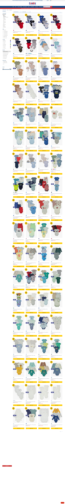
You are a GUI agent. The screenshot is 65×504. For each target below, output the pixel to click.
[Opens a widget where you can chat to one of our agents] (62, 503)
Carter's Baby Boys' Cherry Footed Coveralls (18, 170)
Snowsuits (4, 22)
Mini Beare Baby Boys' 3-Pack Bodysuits (43, 332)
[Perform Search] (51, 6)
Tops (3, 23)
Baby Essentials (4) (5, 54)
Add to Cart (18, 81)
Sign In (48, 0)
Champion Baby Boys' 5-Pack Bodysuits (18, 193)
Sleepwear (4, 21)
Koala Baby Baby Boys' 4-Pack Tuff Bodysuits (43, 239)
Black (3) (4, 40)
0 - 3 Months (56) (5, 31)
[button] (14, 7)
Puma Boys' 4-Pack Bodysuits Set (17, 31)
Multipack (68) (5, 61)
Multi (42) (4, 45)
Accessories (4, 27)
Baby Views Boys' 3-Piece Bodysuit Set (30, 216)
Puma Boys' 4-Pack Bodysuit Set (30, 31)
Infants (4, 15)
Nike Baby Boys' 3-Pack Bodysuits (17, 401)
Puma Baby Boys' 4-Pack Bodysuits (30, 193)
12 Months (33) (5, 36)
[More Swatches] (31, 53)
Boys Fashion (4, 14)
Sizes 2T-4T (4, 24)
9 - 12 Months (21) (5, 35)
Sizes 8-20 (4, 26)
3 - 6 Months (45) (5, 32)
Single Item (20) (5, 62)
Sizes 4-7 (4, 25)
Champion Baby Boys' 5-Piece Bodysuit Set (31, 54)
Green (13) (4, 44)
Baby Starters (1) (5, 55)
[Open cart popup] (52, 0)
